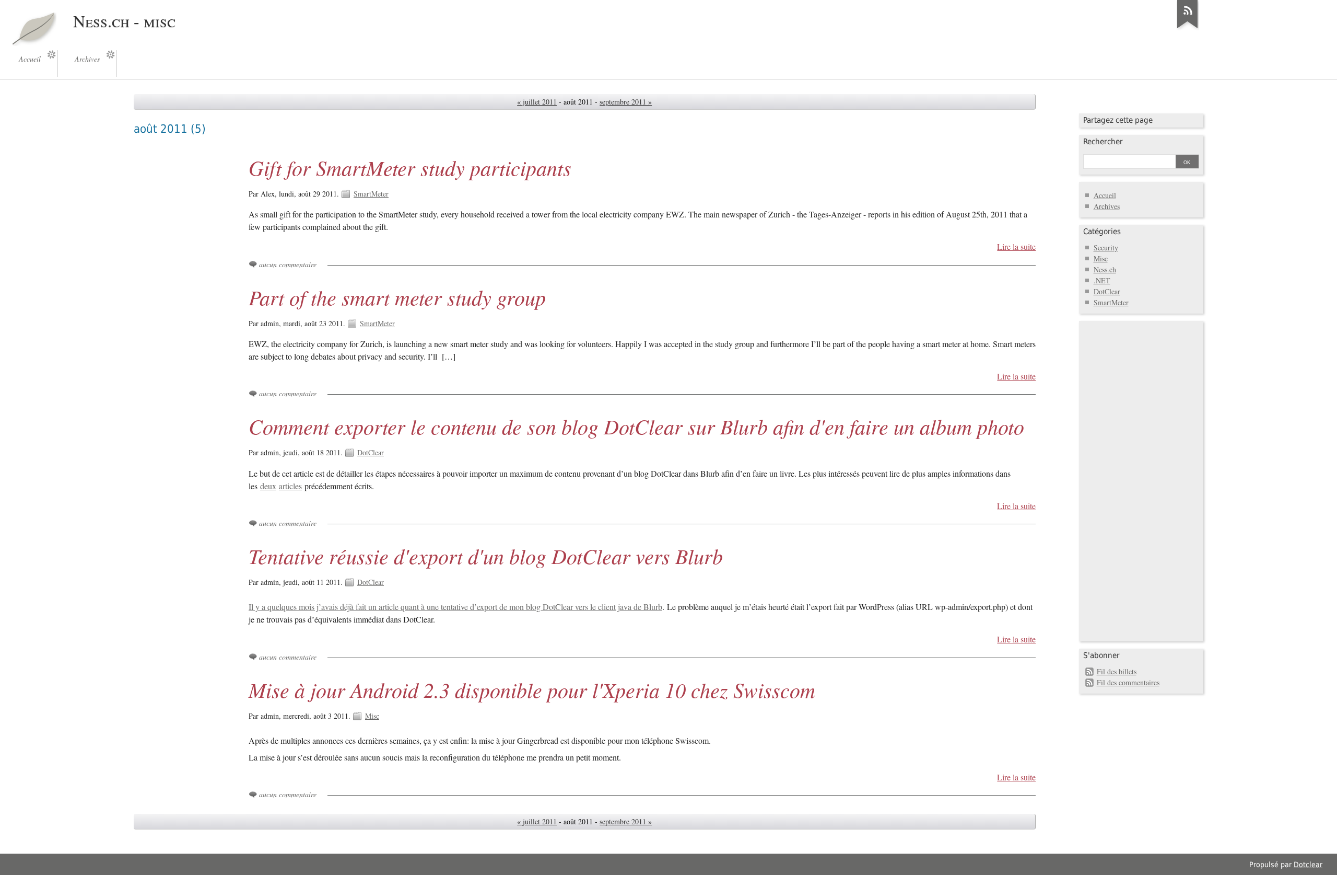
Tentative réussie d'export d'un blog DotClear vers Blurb (486, 556)
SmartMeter (371, 194)
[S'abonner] (1187, 28)
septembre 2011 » (626, 102)
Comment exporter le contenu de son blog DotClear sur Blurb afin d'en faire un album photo (636, 426)
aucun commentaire (287, 264)
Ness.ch (1105, 269)
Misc (372, 716)
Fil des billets (1116, 671)
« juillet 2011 (537, 102)
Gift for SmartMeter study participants (410, 167)
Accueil (1105, 195)
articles (290, 486)
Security (1106, 247)
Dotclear (1308, 864)
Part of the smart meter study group (397, 297)
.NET (1102, 280)
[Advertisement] (1125, 480)
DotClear (370, 452)
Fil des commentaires (1128, 682)
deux (268, 486)
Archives (1107, 206)
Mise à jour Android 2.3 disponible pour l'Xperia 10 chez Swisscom (532, 689)
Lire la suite (1016, 246)
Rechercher (1103, 141)
